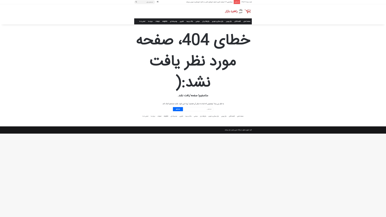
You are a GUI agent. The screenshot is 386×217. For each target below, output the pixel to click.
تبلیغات (158, 21)
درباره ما (150, 21)
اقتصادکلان (237, 21)
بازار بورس (229, 21)
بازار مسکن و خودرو (217, 21)
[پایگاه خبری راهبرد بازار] (238, 11)
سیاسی (198, 21)
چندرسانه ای (173, 21)
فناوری (182, 21)
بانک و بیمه (189, 21)
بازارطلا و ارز (205, 21)
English (164, 21)
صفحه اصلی (246, 21)
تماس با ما (142, 21)
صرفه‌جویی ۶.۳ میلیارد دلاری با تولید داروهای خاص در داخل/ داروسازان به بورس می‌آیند (209, 2)
